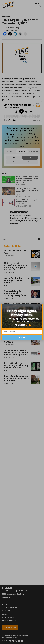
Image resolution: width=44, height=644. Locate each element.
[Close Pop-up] (41, 305)
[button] (22, 322)
